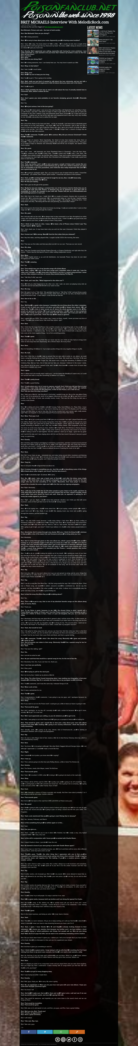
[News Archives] (57, 1041)
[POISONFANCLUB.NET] (69, 19)
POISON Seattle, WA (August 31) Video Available (105, 69)
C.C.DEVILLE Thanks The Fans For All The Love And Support (107, 33)
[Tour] (63, 1041)
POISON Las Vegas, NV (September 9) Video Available (106, 60)
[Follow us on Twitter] (68, 1041)
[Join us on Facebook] (74, 1041)
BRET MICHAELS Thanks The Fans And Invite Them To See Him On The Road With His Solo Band (107, 50)
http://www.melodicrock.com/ (54, 27)
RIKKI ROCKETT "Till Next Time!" (105, 40)
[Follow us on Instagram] (80, 1041)
